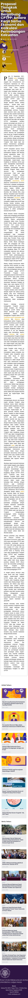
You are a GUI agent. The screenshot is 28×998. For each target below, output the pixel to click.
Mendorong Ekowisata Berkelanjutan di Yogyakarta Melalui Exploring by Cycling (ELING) (13, 703)
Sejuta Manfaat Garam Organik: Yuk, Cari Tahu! (13, 813)
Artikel (4, 744)
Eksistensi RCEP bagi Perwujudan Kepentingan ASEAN (12, 770)
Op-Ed (3, 699)
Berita (3, 836)
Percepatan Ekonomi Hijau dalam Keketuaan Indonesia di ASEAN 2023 (13, 725)
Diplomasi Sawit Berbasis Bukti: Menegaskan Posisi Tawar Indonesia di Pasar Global (13, 909)
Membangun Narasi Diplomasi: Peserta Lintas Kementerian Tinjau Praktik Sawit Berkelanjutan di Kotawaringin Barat (12, 840)
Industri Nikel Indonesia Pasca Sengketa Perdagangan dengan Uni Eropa (13, 748)
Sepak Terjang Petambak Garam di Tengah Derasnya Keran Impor (12, 791)
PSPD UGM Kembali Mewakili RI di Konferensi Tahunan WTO (12, 863)
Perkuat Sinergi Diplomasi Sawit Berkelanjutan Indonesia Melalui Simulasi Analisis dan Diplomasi (12, 886)
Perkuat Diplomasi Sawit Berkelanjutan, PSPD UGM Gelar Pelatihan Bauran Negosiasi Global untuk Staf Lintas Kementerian (12, 933)
